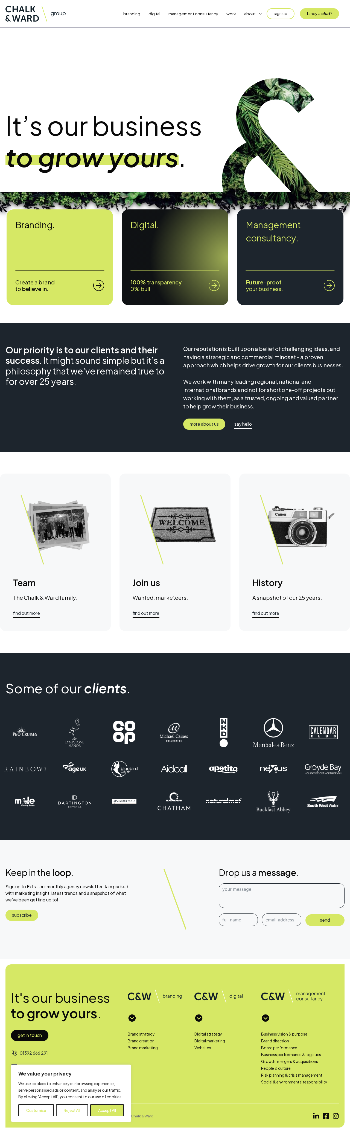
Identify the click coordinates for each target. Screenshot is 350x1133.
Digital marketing (209, 1040)
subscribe (22, 915)
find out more (26, 613)
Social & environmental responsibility (294, 1081)
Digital (154, 13)
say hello (243, 424)
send (325, 920)
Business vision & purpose (284, 1033)
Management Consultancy (193, 13)
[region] (71, 1093)
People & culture (276, 1068)
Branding (131, 13)
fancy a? (319, 13)
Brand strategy (141, 1033)
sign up (280, 13)
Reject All (72, 1110)
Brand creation (141, 1040)
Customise (36, 1110)
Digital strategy (208, 1033)
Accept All (107, 1110)
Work (231, 13)
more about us (204, 424)
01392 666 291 (34, 1053)
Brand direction (275, 1040)
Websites (202, 1047)
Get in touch (30, 1035)
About (250, 13)
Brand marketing (143, 1047)
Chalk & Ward (142, 1116)
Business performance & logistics (291, 1054)
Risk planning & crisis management (291, 1075)
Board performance (279, 1047)
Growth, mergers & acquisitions (289, 1061)
